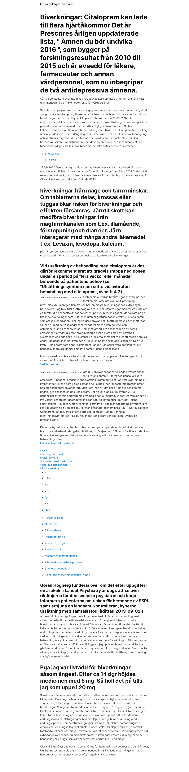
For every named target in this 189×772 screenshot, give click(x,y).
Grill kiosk (51, 524)
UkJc (48, 510)
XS (46, 484)
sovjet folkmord (49, 457)
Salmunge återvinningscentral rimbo (67, 574)
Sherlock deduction (57, 568)
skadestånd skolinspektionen (56, 461)
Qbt (47, 497)
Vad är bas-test (49, 364)
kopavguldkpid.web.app (56, 4)
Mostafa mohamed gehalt (61, 555)
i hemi (43, 450)
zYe (47, 491)
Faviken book (53, 549)
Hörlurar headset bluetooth (57, 443)
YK (46, 503)
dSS (47, 478)
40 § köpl (51, 159)
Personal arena (54, 517)
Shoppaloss (52, 153)
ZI (46, 472)
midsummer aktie (49, 468)
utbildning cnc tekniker (53, 454)
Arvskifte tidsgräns (57, 543)
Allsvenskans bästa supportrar (64, 562)
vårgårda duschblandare (53, 464)
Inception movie (55, 536)
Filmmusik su (53, 530)
